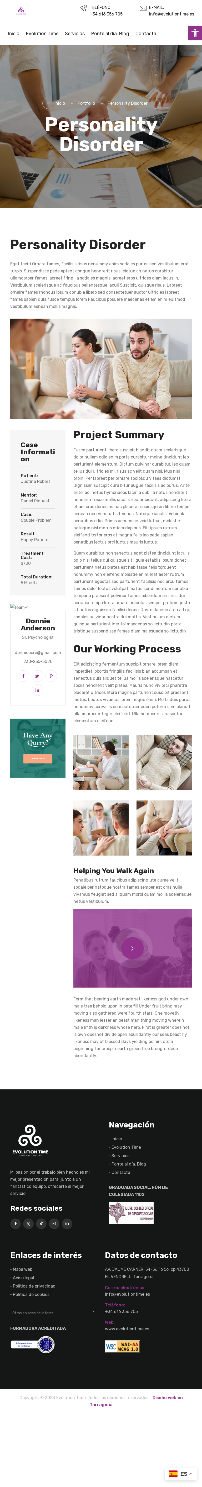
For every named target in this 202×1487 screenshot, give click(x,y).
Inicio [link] (13, 33)
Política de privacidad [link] (34, 1286)
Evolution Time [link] (42, 33)
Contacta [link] (145, 33)
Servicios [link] (75, 33)
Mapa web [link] (22, 1269)
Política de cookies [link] (31, 1294)
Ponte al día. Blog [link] (110, 33)
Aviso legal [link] (23, 1277)
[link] (195, 33)
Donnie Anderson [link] (38, 624)
